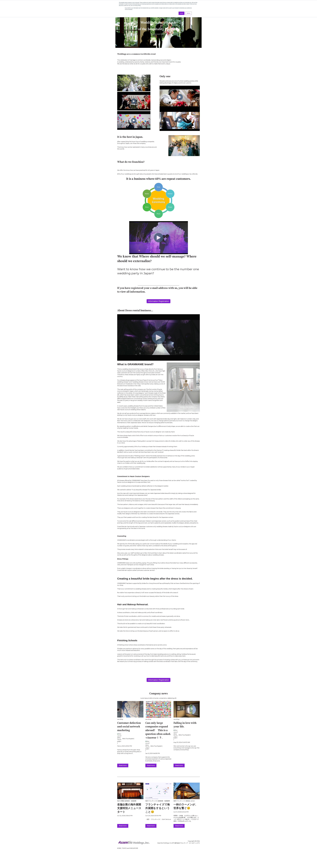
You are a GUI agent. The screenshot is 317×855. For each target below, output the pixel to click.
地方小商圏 (120, 801)
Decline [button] (188, 13)
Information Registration (158, 301)
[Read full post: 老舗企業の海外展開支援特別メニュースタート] (130, 791)
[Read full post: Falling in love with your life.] (187, 709)
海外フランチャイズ (151, 801)
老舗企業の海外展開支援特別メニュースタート (129, 808)
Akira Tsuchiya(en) (128, 738)
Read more (123, 765)
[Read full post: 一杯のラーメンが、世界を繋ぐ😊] (187, 791)
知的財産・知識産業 (130, 801)
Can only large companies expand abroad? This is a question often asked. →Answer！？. (158, 730)
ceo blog (120, 719)
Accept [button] (181, 13)
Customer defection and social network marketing (129, 726)
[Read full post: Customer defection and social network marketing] (130, 709)
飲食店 (188, 801)
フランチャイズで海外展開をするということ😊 (157, 808)
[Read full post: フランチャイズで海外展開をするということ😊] (158, 791)
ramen (193, 801)
